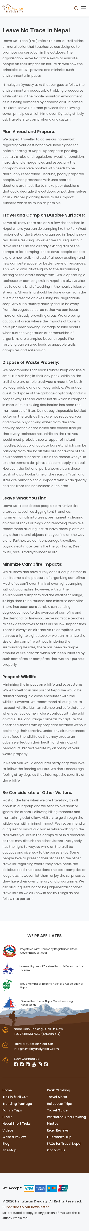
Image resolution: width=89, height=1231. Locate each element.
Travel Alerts (57, 1097)
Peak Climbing (58, 1090)
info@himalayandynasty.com (36, 1049)
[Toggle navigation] (83, 8)
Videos (7, 1130)
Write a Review (14, 1137)
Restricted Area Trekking (66, 1117)
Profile (7, 1117)
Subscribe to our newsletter (25, 1207)
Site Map (9, 1150)
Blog (6, 1143)
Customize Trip (59, 1137)
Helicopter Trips (59, 1104)
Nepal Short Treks (16, 1123)
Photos (52, 1123)
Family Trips (12, 1110)
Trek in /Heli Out (15, 1097)
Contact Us (56, 1150)
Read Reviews (58, 1130)
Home (7, 1090)
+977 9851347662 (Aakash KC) (37, 1034)
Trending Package (17, 1104)
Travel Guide (57, 1110)
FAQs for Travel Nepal (64, 1143)
